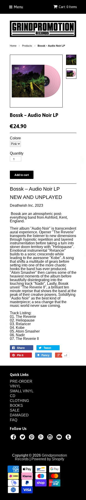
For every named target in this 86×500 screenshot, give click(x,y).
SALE (14, 410)
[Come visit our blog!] (69, 437)
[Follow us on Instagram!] (50, 437)
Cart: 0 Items (68, 7)
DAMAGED (19, 415)
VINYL (15, 386)
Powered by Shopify (47, 459)
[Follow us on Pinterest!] (32, 437)
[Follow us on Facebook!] (14, 437)
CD (12, 396)
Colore (15, 138)
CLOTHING (19, 401)
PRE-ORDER (21, 381)
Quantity (16, 153)
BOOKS (16, 405)
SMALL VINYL (21, 391)
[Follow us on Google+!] (41, 437)
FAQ (13, 420)
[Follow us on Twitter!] (23, 437)
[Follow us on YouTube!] (59, 437)
